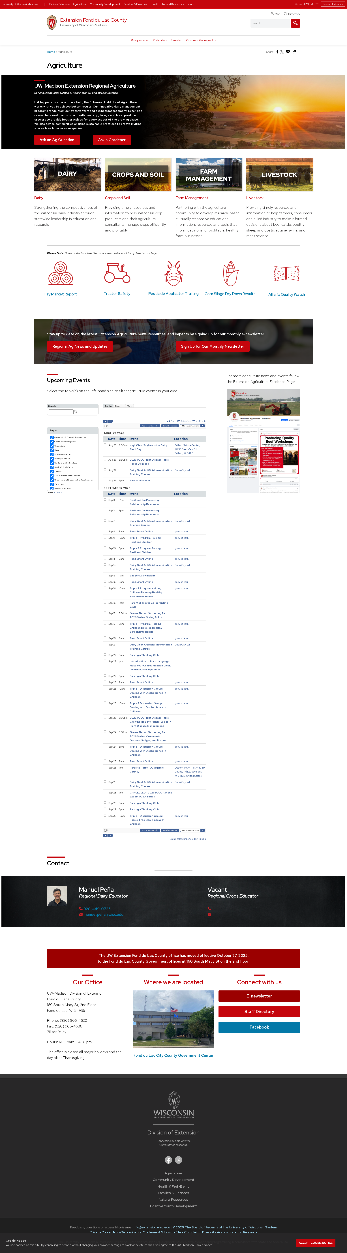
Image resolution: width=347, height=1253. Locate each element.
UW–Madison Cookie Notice (194, 1245)
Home (51, 52)
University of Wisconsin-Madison (20, 4)
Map (277, 14)
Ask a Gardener (112, 139)
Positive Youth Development (173, 1206)
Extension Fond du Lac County (93, 20)
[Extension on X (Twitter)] (178, 1162)
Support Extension (333, 4)
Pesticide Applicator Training (173, 293)
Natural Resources (173, 1199)
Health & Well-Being (174, 1186)
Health (155, 4)
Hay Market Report (60, 294)
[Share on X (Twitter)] (282, 53)
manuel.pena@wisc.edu (103, 914)
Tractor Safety (117, 293)
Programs (138, 40)
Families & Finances (173, 1193)
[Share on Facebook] (277, 53)
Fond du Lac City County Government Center (173, 1055)
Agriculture (173, 1173)
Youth (191, 4)
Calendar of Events (167, 40)
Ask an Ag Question (57, 139)
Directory (294, 14)
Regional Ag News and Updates (80, 346)
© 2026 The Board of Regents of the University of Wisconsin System (224, 1227)
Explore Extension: (60, 4)
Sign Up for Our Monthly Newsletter (212, 346)
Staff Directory (259, 1011)
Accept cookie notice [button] (316, 1243)
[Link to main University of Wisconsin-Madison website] (173, 1117)
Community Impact (199, 40)
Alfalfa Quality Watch (286, 294)
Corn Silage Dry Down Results (230, 293)
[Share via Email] (288, 53)
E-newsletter (259, 996)
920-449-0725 (97, 908)
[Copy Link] (294, 52)
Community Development (173, 1179)
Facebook (259, 1027)
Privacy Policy (100, 1232)
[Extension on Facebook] (169, 1162)
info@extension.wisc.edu (151, 1227)
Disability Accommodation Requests (229, 1232)
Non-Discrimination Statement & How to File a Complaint (156, 1232)
